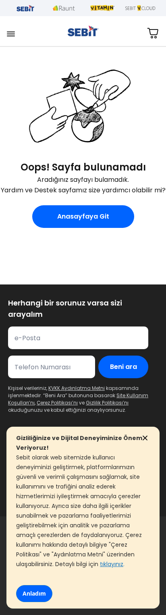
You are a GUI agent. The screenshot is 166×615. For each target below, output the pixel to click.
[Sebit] (25, 8)
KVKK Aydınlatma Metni (76, 388)
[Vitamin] (102, 8)
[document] (83, 517)
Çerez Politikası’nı (57, 402)
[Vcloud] (140, 8)
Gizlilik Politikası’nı (107, 402)
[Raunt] (64, 8)
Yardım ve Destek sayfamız (44, 190)
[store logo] (83, 31)
